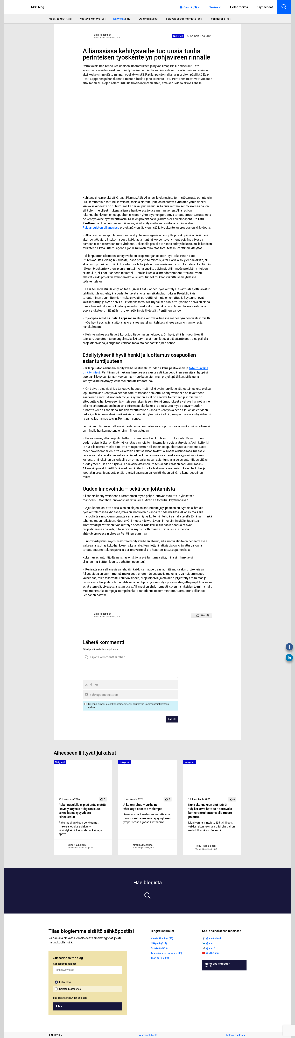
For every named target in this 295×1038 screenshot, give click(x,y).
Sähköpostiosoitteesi (65, 963)
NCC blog (37, 7)
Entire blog (65, 982)
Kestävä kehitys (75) (162, 938)
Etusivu (213, 7)
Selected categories (70, 989)
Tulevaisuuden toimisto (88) (166, 953)
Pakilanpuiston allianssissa (101, 227)
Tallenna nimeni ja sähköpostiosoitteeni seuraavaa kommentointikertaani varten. (128, 705)
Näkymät (178, 36)
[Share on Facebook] (289, 647)
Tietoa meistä (238, 7)
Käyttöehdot (265, 7)
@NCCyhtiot (212, 953)
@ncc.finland (213, 938)
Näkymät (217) (159, 943)
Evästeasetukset (147, 1035)
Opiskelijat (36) (159, 948)
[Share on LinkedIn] (289, 657)
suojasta (82, 997)
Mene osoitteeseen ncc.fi (217, 965)
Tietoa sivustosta (235, 1035)
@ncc (209, 943)
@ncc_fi (210, 948)
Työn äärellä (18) (160, 958)
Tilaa (59, 1006)
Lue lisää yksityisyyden (70, 997)
